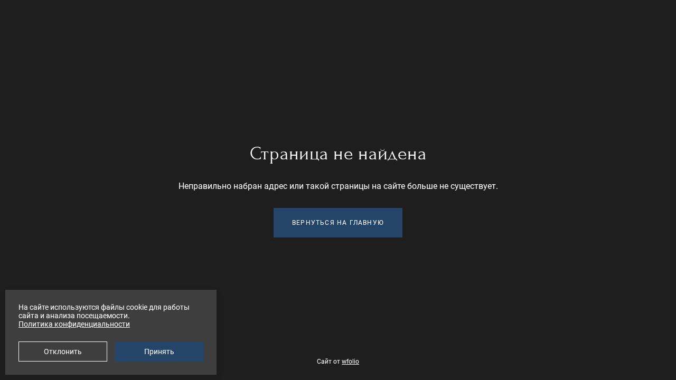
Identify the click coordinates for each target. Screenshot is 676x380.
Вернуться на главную (338, 222)
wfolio (350, 361)
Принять (159, 351)
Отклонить (63, 351)
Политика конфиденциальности (74, 324)
